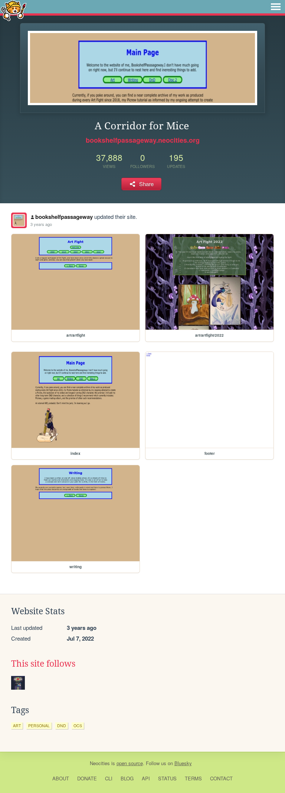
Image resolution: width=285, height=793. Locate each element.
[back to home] (13, 10)
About (60, 778)
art (17, 725)
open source (130, 763)
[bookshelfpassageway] (19, 220)
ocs (77, 725)
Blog (127, 778)
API (146, 778)
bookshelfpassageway (64, 217)
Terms (193, 778)
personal (39, 725)
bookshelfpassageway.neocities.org (143, 140)
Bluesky (183, 763)
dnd (61, 725)
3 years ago (41, 224)
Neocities (100, 763)
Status (167, 778)
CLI (108, 778)
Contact (221, 778)
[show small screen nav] (275, 6)
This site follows (43, 664)
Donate (87, 778)
